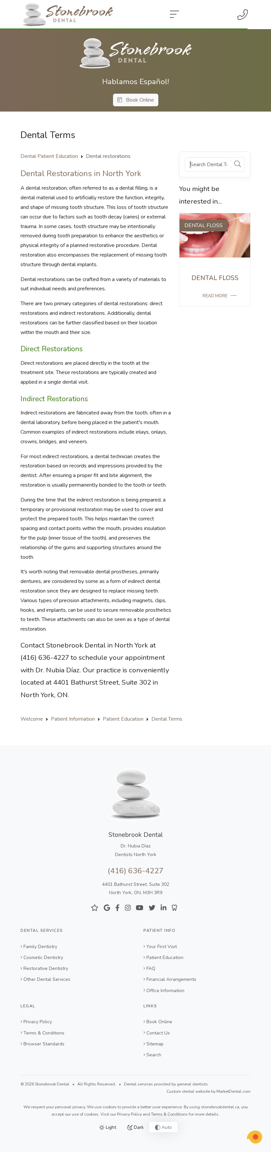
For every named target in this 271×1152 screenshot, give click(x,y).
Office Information (165, 990)
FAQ (150, 968)
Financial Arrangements (171, 979)
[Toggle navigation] (174, 15)
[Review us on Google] (106, 908)
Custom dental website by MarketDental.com (209, 1091)
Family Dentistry (40, 946)
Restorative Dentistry (45, 968)
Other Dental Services (46, 979)
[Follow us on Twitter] (152, 908)
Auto (166, 1127)
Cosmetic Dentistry (43, 957)
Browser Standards (43, 1044)
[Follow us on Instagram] (128, 908)
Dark (138, 1127)
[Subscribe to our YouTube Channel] (140, 908)
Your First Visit (161, 946)
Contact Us (158, 1033)
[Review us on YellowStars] (95, 908)
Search (153, 1055)
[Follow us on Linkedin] (163, 908)
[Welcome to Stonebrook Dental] (135, 53)
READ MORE (215, 296)
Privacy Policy (37, 1022)
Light (110, 1127)
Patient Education (164, 957)
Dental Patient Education (49, 156)
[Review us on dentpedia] (174, 908)
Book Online (138, 100)
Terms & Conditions (43, 1033)
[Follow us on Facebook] (117, 908)
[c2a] (254, 1137)
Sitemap (155, 1044)
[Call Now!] (243, 15)
